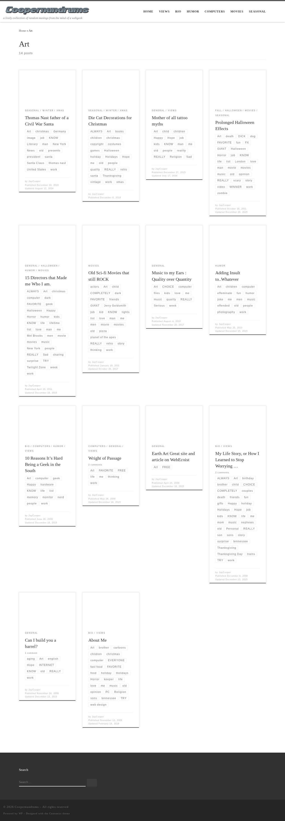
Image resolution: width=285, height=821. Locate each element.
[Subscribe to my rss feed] (254, 808)
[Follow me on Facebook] (267, 808)
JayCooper (34, 181)
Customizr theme (59, 813)
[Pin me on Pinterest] (280, 808)
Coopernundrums (27, 807)
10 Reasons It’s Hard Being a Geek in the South (44, 464)
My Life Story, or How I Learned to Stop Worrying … (237, 459)
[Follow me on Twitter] (261, 808)
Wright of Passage (104, 458)
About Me (97, 640)
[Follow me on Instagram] (274, 808)
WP (21, 813)
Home (22, 30)
